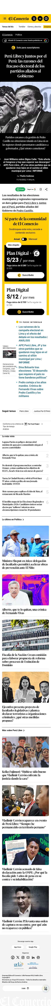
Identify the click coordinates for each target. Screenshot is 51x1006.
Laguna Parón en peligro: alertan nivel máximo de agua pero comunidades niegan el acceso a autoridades (22, 444)
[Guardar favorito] (40, 189)
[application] (9, 354)
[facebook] (12, 957)
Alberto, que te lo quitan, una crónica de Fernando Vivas (20, 456)
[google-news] (38, 957)
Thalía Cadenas (27, 176)
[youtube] (28, 957)
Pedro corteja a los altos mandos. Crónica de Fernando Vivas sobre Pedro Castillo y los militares (32, 389)
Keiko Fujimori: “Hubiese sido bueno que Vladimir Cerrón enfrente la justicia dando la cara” (24, 775)
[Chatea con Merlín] (34, 18)
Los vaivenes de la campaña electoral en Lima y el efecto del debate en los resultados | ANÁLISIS (33, 333)
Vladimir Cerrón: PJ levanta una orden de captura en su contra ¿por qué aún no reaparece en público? (25, 924)
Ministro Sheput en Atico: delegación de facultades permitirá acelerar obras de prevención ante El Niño (25, 564)
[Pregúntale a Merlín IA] (45, 988)
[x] (18, 957)
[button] (10, 354)
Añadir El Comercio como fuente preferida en (25, 40)
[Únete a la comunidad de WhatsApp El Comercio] (20, 189)
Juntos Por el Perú (42, 411)
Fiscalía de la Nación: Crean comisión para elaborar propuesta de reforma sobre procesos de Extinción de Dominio (24, 660)
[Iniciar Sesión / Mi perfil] (46, 18)
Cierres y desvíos (34, 27)
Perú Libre (24, 411)
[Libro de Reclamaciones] (33, 965)
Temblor (22, 27)
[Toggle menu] (4, 18)
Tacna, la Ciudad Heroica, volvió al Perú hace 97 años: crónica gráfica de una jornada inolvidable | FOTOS (22, 481)
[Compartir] (46, 189)
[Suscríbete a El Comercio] (40, 18)
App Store (17, 947)
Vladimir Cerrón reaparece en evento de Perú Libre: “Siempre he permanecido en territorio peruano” (24, 823)
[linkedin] (33, 957)
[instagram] (23, 957)
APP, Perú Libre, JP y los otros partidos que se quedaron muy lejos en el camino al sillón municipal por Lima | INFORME (27, 168)
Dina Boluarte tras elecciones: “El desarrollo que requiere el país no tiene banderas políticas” (33, 372)
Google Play (33, 947)
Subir (24, 988)
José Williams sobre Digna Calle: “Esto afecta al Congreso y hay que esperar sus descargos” (27, 161)
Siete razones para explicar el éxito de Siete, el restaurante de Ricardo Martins (22, 492)
